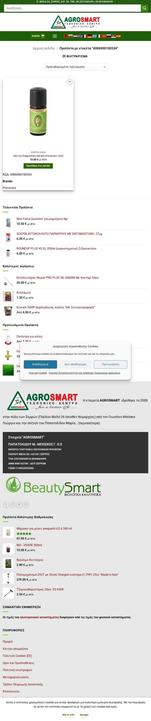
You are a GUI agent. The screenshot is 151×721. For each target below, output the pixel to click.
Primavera (9, 188)
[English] (80, 35)
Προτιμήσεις (110, 364)
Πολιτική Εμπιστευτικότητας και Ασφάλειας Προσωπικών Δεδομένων (84, 373)
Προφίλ (8, 641)
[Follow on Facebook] (6, 505)
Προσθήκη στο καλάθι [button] (38, 166)
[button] (38, 36)
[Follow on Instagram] (13, 505)
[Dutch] (75, 35)
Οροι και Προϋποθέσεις (18, 663)
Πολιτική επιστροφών (17, 670)
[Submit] (144, 8)
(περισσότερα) (89, 423)
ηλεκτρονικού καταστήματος (39, 617)
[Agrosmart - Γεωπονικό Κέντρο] (75, 22)
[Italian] (99, 35)
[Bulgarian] (70, 35)
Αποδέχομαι (40, 364)
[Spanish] (118, 35)
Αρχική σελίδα (44, 48)
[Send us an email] (26, 505)
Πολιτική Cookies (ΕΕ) (17, 656)
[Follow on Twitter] (19, 505)
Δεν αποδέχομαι (75, 364)
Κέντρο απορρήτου (15, 649)
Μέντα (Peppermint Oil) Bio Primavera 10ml (38, 156)
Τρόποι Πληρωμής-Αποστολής (23, 684)
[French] (85, 35)
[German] (89, 35)
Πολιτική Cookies (38, 373)
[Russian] (109, 35)
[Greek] (94, 35)
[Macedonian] (104, 35)
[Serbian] (113, 35)
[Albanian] (66, 35)
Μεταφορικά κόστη (16, 677)
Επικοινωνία (11, 691)
